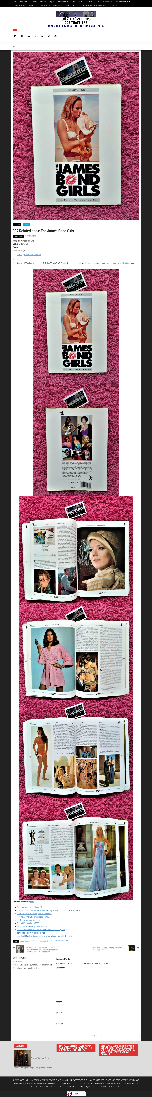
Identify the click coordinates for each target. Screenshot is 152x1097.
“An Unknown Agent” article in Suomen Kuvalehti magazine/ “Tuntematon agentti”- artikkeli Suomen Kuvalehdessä (42, 950)
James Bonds (23, 2)
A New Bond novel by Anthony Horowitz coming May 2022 (105, 949)
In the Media (112, 5)
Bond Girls (43, 2)
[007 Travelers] (14, 46)
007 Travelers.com (27, 1080)
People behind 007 (63, 2)
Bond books (24, 941)
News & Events (33, 5)
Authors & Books (77, 2)
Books (26, 224)
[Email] (29, 36)
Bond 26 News (76, 5)
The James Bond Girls (59, 940)
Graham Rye (45, 941)
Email (59, 1013)
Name (59, 1002)
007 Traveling (89, 2)
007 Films (34, 2)
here (32, 901)
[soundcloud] (42, 36)
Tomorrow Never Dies (32, 254)
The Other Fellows (57, 5)
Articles (68, 5)
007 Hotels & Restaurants (123, 2)
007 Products (45, 5)
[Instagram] (22, 36)
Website (59, 1023)
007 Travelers (76, 22)
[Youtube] (56, 36)
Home (15, 2)
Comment (60, 967)
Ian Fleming (124, 263)
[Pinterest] (36, 36)
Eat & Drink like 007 (19, 5)
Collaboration (86, 5)
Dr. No (19, 254)
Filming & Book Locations (104, 2)
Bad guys (51, 2)
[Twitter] (49, 36)
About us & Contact (100, 5)
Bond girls (35, 940)
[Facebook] (16, 36)
